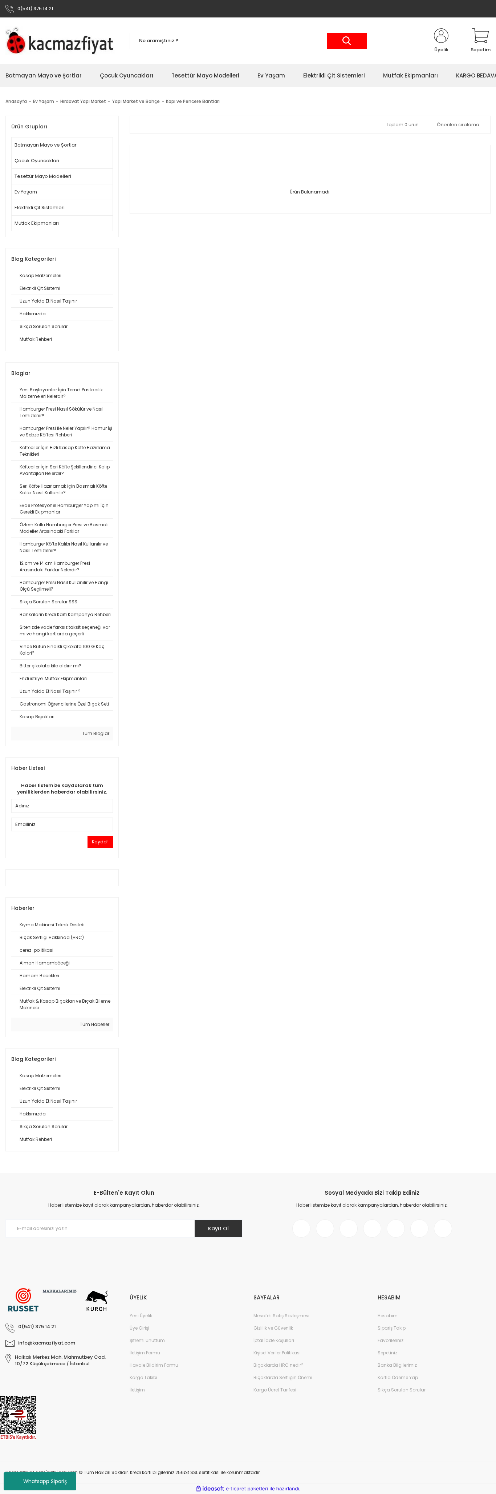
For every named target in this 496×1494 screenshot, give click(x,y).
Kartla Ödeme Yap (398, 1377)
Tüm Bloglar (95, 733)
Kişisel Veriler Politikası (277, 1353)
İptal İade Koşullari (273, 1340)
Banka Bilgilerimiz (397, 1365)
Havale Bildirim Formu (154, 1365)
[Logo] (62, 40)
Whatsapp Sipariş (45, 1481)
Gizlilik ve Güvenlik (273, 1328)
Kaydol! (100, 842)
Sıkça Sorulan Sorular (402, 1390)
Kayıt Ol (218, 1228)
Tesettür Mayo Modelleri (43, 176)
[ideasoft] (209, 1488)
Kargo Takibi (143, 1377)
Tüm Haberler (94, 1024)
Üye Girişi (139, 1328)
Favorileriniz (390, 1340)
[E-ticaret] (247, 1489)
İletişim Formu (145, 1353)
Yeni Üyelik (141, 1316)
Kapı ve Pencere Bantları (193, 101)
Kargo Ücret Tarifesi (274, 1390)
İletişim (137, 1390)
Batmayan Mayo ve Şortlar (46, 144)
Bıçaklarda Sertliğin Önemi (282, 1377)
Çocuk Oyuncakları (37, 160)
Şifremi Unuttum (147, 1340)
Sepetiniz (387, 1353)
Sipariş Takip (392, 1328)
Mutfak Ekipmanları (37, 223)
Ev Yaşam (26, 191)
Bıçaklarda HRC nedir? (278, 1365)
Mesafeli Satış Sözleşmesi (281, 1316)
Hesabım (388, 1316)
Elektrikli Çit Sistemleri (40, 207)
